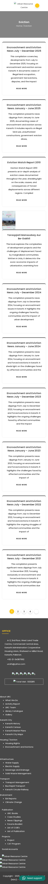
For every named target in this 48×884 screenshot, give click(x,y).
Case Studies (14, 816)
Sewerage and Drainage (17, 769)
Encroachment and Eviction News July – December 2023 (24, 395)
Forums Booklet (15, 824)
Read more (21, 88)
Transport (5, 778)
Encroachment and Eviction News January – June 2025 (24, 106)
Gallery (8, 714)
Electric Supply (12, 766)
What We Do (11, 700)
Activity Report (12, 703)
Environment (6, 795)
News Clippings (14, 820)
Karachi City (6, 720)
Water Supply (12, 762)
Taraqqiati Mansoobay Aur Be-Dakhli (24, 236)
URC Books (12, 813)
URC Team (10, 707)
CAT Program (14, 843)
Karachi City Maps (14, 734)
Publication (7, 809)
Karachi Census (13, 727)
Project (10, 840)
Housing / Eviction (8, 739)
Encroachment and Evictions (19, 746)
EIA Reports (10, 798)
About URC (5, 696)
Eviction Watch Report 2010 (24, 162)
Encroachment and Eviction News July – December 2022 (24, 502)
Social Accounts (10, 849)
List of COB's (13, 827)
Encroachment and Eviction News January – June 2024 (24, 344)
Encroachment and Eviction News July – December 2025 (24, 49)
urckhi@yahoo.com (16, 664)
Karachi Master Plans (15, 730)
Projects (6, 836)
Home (19, 25)
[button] (32, 878)
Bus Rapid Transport (15, 786)
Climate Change (13, 802)
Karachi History (12, 723)
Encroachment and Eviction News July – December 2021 (24, 556)
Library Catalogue (14, 711)
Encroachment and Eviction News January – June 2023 (24, 448)
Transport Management (17, 782)
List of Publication (16, 831)
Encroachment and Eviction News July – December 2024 (24, 290)
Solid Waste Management (18, 773)
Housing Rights (12, 743)
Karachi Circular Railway (17, 789)
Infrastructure (7, 759)
